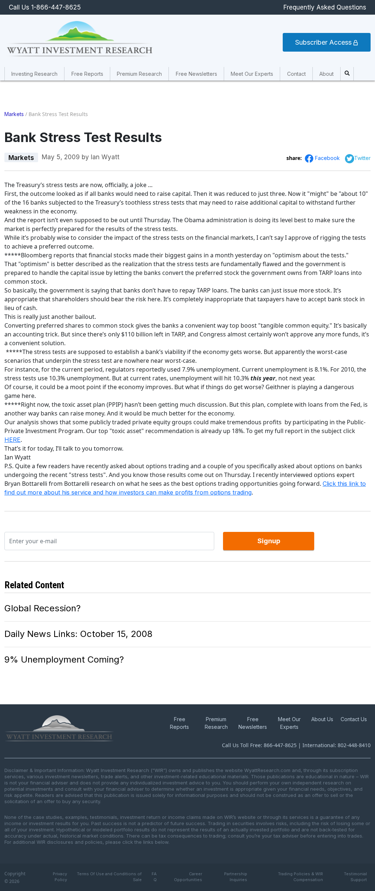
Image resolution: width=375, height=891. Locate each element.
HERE (12, 439)
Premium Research (139, 74)
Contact (296, 74)
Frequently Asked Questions (324, 7)
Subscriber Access (324, 42)
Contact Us (354, 719)
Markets (14, 114)
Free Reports (87, 74)
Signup (268, 541)
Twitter (362, 158)
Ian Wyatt (105, 157)
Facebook (328, 158)
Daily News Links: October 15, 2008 (78, 634)
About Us (322, 719)
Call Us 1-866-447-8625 (45, 7)
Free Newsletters (196, 74)
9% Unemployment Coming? (64, 659)
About (326, 74)
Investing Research (34, 74)
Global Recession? (42, 608)
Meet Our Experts (252, 74)
